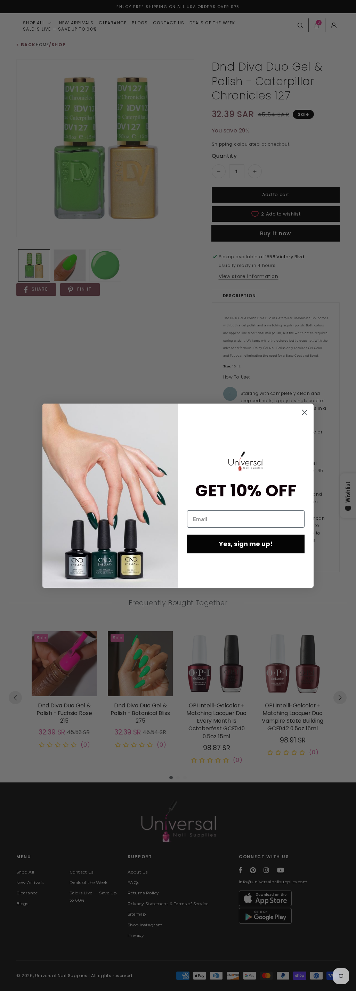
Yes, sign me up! (246, 543)
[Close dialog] (305, 412)
